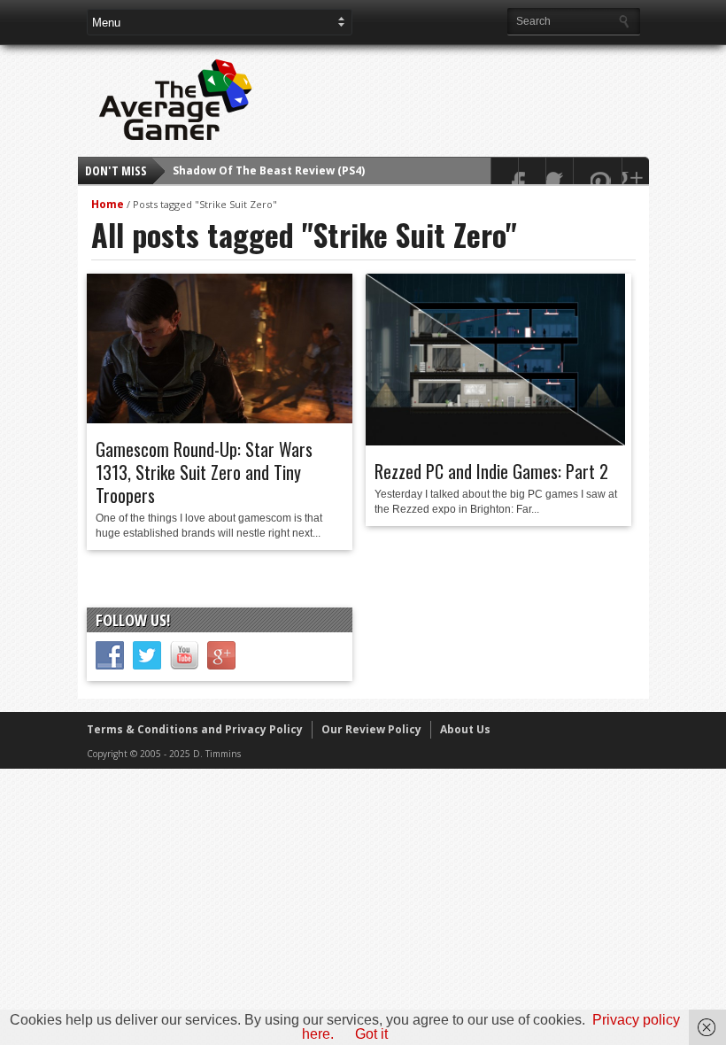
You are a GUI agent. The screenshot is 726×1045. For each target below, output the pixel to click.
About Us (465, 729)
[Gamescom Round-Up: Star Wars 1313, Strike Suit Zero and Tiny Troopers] (219, 419)
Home (107, 204)
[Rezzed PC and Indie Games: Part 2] (495, 441)
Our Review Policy (371, 729)
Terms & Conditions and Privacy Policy (195, 729)
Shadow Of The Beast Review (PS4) (269, 170)
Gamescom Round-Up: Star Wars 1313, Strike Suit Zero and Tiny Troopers (204, 472)
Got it (371, 1033)
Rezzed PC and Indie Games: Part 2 (491, 471)
